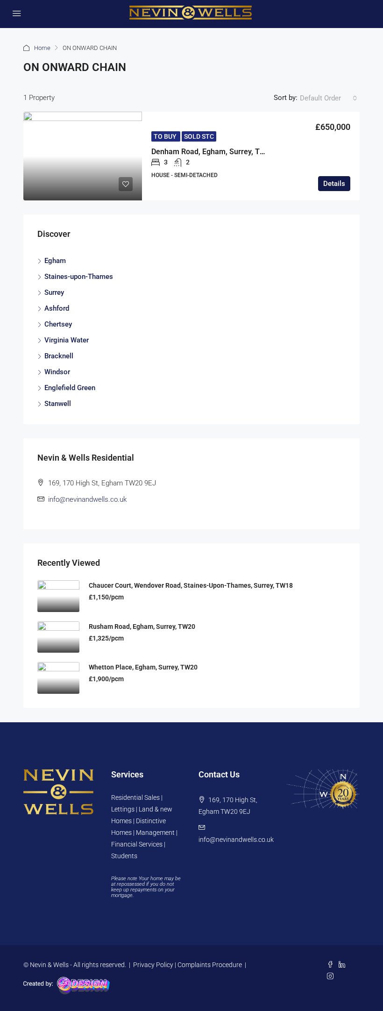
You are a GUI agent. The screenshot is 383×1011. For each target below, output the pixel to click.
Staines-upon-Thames (78, 276)
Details (334, 183)
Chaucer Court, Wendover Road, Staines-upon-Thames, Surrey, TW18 (191, 585)
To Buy (166, 136)
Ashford (56, 308)
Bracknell (58, 356)
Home (42, 47)
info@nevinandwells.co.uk (87, 499)
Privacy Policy (153, 964)
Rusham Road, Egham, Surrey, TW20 (142, 626)
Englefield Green (69, 388)
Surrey (54, 292)
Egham (55, 260)
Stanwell (57, 403)
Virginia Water (66, 340)
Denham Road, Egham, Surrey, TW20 (213, 151)
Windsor (57, 372)
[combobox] (328, 98)
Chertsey (58, 324)
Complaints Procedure (209, 964)
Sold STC (199, 136)
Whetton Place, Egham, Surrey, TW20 (143, 667)
